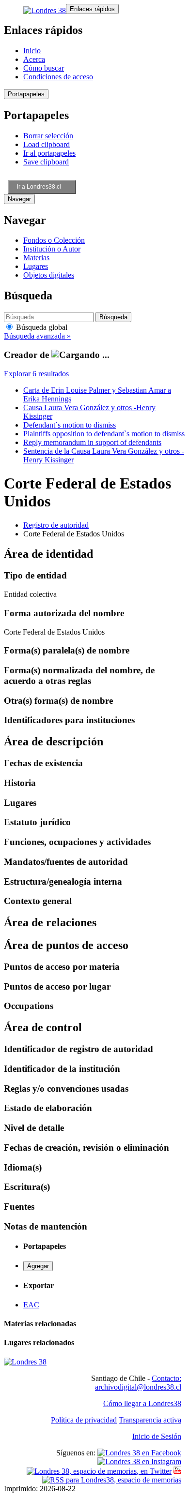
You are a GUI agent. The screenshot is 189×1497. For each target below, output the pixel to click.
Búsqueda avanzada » (37, 336)
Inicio (32, 50)
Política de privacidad (84, 1420)
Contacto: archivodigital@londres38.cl (138, 1382)
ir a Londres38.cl (39, 186)
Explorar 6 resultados (36, 374)
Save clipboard (46, 162)
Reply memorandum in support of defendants (92, 442)
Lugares (35, 266)
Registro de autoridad (56, 525)
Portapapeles (26, 94)
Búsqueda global (40, 327)
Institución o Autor (51, 249)
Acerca (34, 59)
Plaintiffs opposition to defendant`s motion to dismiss (104, 434)
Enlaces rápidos (92, 9)
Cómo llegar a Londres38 (142, 1403)
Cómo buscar (43, 68)
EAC (31, 1305)
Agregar (38, 1266)
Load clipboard (46, 144)
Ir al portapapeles (49, 153)
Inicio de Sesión (156, 1436)
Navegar (19, 199)
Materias (36, 257)
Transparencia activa (150, 1420)
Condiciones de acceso (58, 77)
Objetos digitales (48, 275)
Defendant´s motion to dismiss (69, 425)
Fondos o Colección (54, 240)
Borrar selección (48, 136)
